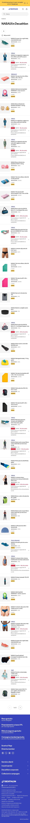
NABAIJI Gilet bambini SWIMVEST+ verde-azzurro (18, 592)
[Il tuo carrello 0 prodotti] (26, 9)
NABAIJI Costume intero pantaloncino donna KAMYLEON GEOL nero (20, 479)
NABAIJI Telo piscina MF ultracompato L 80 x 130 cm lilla (19, 192)
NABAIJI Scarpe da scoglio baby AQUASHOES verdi (19, 39)
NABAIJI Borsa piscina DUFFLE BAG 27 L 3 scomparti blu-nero (19, 209)
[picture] (5, 43)
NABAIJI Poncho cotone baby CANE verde (19, 672)
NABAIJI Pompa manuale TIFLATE (20, 577)
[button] (28, 65)
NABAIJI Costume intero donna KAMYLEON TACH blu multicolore (20, 558)
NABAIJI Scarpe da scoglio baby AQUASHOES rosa (19, 641)
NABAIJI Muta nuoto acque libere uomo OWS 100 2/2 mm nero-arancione (20, 512)
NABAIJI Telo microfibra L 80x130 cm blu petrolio (20, 177)
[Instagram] (13, 753)
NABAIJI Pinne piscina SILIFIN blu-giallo (20, 461)
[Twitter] (6, 753)
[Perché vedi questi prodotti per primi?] (2, 35)
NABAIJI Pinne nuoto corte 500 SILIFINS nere (19, 344)
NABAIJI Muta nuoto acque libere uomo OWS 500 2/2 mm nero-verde (20, 443)
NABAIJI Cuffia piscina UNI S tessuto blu (18, 526)
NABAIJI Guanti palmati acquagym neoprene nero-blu (19, 656)
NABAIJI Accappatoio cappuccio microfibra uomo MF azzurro (20, 56)
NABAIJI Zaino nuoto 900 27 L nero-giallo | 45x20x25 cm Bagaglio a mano (19, 690)
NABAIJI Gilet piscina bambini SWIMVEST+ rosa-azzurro (19, 89)
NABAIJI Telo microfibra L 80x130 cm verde (20, 264)
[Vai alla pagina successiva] (20, 707)
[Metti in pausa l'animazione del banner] (25, 3)
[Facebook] (3, 753)
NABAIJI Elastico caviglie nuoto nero (19, 308)
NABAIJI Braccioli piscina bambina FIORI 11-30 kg (18, 163)
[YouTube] (9, 753)
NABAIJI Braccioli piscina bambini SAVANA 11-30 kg (18, 104)
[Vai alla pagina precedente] (10, 707)
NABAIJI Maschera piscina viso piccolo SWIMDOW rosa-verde (19, 230)
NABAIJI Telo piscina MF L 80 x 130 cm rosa (19, 279)
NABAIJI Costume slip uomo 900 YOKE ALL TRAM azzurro (20, 624)
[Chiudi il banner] (27, 3)
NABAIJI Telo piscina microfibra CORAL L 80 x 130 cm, (19, 76)
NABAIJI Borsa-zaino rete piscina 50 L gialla (20, 496)
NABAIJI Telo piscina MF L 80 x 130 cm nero (19, 403)
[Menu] (3, 9)
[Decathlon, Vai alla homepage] (13, 9)
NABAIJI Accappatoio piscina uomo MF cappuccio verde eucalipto (19, 143)
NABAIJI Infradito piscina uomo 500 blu (19, 543)
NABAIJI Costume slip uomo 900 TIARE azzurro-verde (20, 607)
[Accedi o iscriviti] (23, 9)
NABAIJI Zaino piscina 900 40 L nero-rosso (19, 388)
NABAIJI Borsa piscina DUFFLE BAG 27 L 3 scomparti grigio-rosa (20, 325)
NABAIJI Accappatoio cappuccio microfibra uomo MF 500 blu (20, 121)
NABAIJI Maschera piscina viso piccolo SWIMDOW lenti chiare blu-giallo (18, 421)
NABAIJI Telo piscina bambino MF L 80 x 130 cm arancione (20, 374)
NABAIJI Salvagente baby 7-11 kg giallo (20, 359)
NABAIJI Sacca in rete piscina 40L (19, 293)
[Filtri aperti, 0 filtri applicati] (4, 31)
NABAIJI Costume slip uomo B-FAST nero (19, 249)
